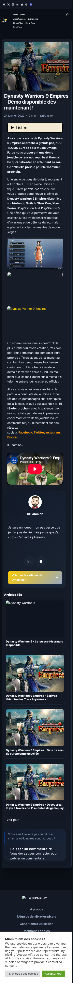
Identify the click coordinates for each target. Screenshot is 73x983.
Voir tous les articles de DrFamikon (35, 577)
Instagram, (53, 432)
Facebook (25, 432)
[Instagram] (13, 4)
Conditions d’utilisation (36, 924)
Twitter (39, 432)
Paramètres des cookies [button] (23, 973)
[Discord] (31, 4)
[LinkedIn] (17, 4)
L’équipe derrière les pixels (36, 916)
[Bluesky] (22, 4)
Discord (12, 437)
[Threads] (26, 4)
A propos (36, 909)
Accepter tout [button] (53, 973)
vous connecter (39, 853)
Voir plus (13, 820)
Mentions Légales (37, 931)
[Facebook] (4, 4)
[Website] (41, 561)
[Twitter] (8, 4)
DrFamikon (35, 514)
